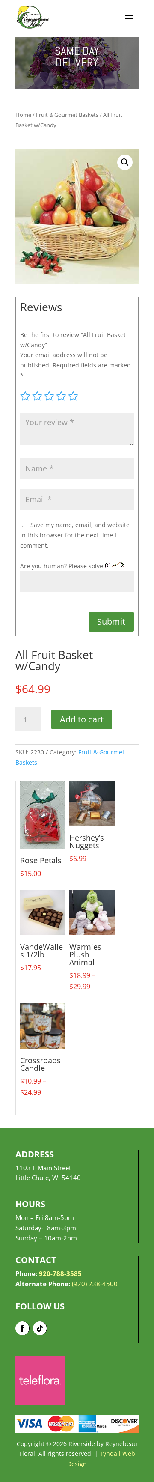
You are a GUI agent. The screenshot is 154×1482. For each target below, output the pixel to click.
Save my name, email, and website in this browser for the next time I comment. (75, 535)
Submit (111, 621)
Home (23, 115)
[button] (125, 162)
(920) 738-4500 (95, 1283)
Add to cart (82, 719)
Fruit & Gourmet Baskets (67, 115)
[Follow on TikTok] (40, 1328)
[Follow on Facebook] (22, 1328)
